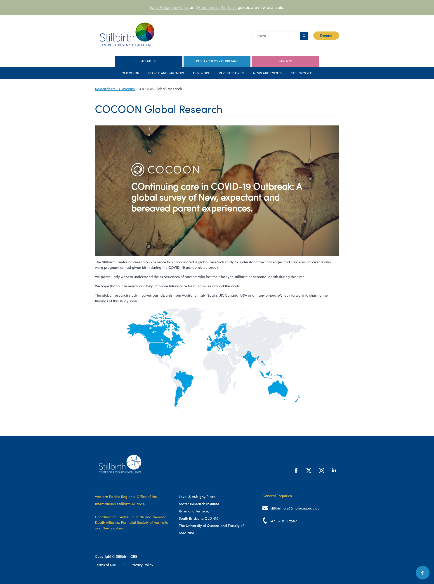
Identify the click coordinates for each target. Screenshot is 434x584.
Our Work (201, 73)
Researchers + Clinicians (115, 89)
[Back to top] (422, 572)
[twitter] (309, 471)
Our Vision (130, 73)
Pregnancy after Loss (217, 7)
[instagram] (321, 471)
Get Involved (301, 73)
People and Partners (166, 73)
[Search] (304, 36)
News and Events (267, 73)
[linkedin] (334, 471)
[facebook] (296, 471)
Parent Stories (231, 73)
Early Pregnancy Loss (169, 7)
